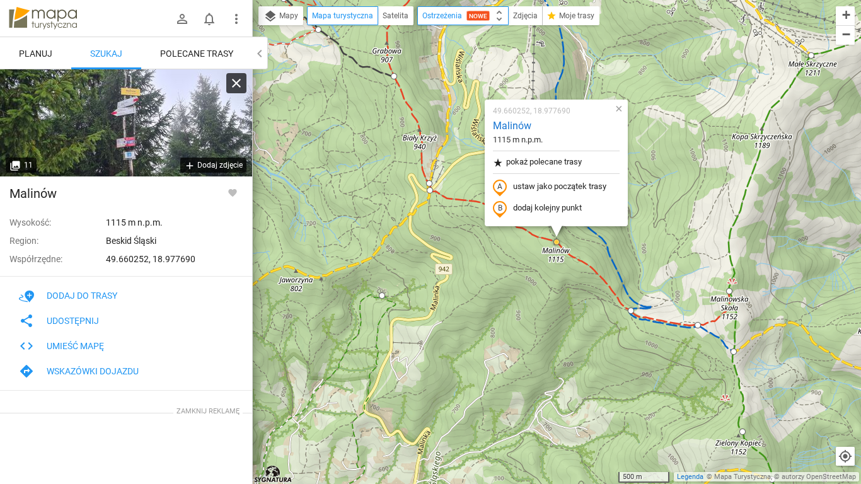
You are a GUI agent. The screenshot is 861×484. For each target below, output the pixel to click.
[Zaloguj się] (182, 19)
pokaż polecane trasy (544, 161)
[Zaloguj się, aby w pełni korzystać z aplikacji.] (232, 192)
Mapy (287, 15)
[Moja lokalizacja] (845, 456)
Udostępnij (73, 321)
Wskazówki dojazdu (93, 371)
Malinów (512, 126)
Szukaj (106, 54)
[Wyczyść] (236, 83)
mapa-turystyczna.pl (43, 18)
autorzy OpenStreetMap (819, 477)
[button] (394, 76)
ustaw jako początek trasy (559, 186)
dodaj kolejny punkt (547, 207)
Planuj (35, 54)
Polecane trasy (196, 54)
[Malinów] (126, 122)
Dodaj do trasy (82, 296)
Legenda (690, 477)
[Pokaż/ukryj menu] (236, 19)
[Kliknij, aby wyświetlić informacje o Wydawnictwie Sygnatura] (273, 474)
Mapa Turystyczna (742, 477)
